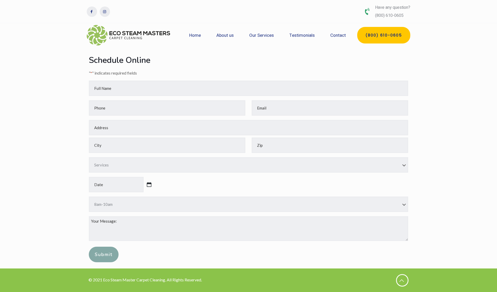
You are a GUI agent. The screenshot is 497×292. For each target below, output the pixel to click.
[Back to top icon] (402, 280)
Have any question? (392, 7)
